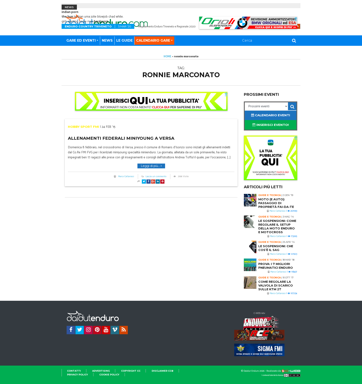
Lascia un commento (156, 176)
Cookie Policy (109, 374)
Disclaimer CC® (162, 370)
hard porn (101, 21)
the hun (67, 16)
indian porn (70, 12)
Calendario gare (153, 40)
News (107, 40)
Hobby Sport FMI (83, 127)
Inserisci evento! (272, 125)
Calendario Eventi (272, 115)
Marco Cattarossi (126, 176)
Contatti (74, 370)
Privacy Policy (77, 374)
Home (167, 56)
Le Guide (124, 40)
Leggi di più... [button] (151, 166)
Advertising (101, 370)
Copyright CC (130, 370)
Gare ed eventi (81, 40)
